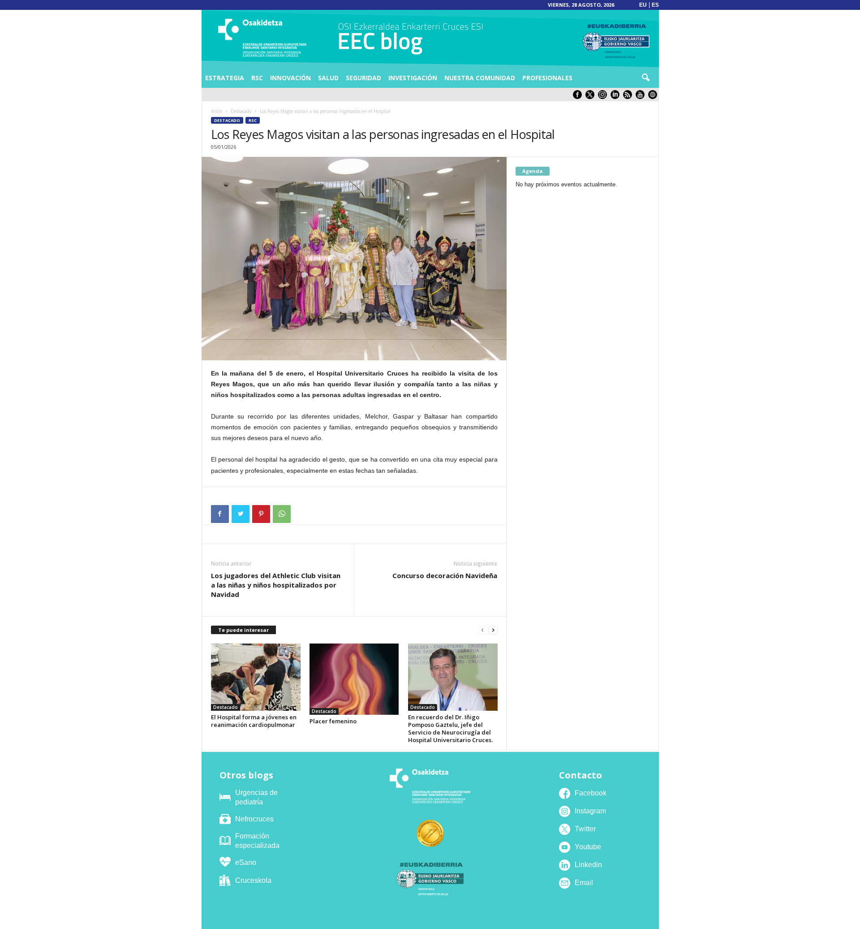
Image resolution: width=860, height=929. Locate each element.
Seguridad (363, 77)
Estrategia (224, 77)
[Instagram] (604, 97)
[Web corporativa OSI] (653, 97)
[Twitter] (240, 514)
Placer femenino (333, 721)
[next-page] (493, 630)
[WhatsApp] (282, 514)
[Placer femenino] (354, 679)
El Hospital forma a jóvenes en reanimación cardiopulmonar (254, 721)
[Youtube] (642, 97)
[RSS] (629, 97)
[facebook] (579, 97)
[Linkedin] (617, 97)
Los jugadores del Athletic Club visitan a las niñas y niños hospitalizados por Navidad (275, 585)
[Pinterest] (261, 514)
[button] (645, 78)
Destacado (241, 111)
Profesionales (547, 77)
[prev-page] (482, 630)
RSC (257, 77)
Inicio (216, 111)
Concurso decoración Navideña (444, 575)
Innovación (290, 77)
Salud (328, 77)
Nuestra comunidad (479, 77)
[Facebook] (220, 514)
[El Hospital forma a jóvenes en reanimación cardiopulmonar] (256, 677)
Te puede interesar (243, 630)
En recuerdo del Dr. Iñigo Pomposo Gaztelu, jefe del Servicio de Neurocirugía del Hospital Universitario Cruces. (450, 728)
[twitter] (591, 97)
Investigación (412, 77)
